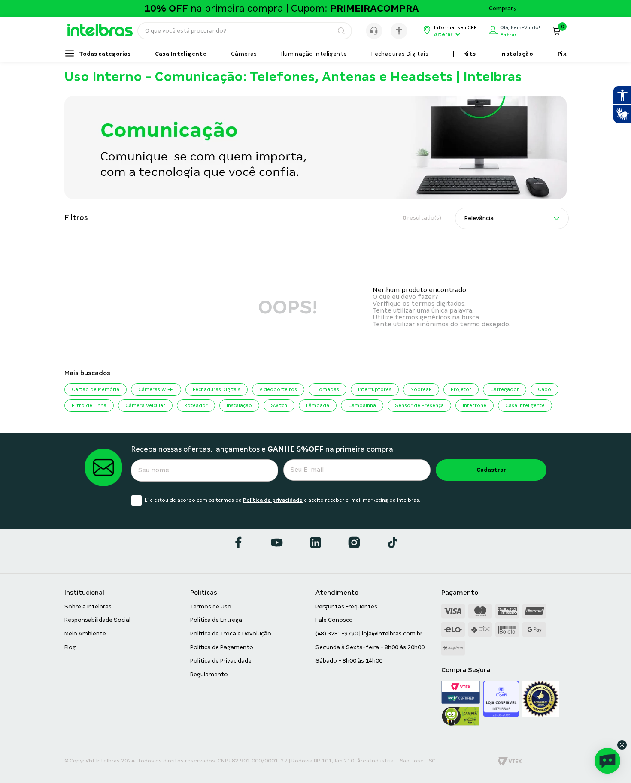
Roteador (196, 405)
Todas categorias (104, 54)
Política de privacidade (273, 500)
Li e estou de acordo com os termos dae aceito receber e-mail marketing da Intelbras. (282, 500)
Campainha (362, 405)
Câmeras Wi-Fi (156, 389)
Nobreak (421, 389)
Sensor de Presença (419, 405)
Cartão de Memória (95, 389)
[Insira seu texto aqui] (104, 34)
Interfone (474, 405)
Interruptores (374, 389)
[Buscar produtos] (341, 31)
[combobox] (244, 30)
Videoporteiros (278, 389)
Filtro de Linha (89, 405)
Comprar (501, 9)
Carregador (504, 389)
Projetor (461, 389)
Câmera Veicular (145, 405)
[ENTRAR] (514, 31)
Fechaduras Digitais (216, 389)
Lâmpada (317, 405)
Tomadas (327, 389)
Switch (279, 405)
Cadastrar (491, 470)
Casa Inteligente (525, 405)
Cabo (544, 389)
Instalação (239, 405)
